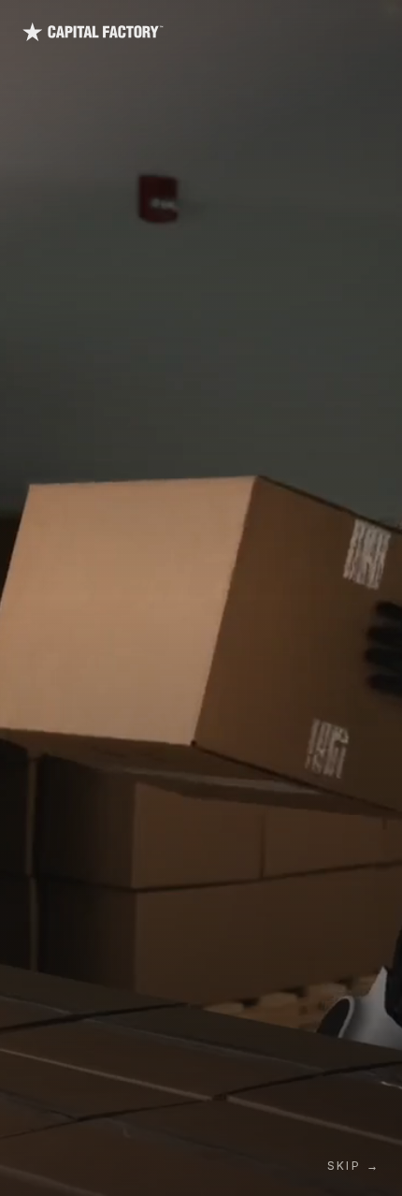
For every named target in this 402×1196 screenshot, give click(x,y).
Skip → (353, 1166)
